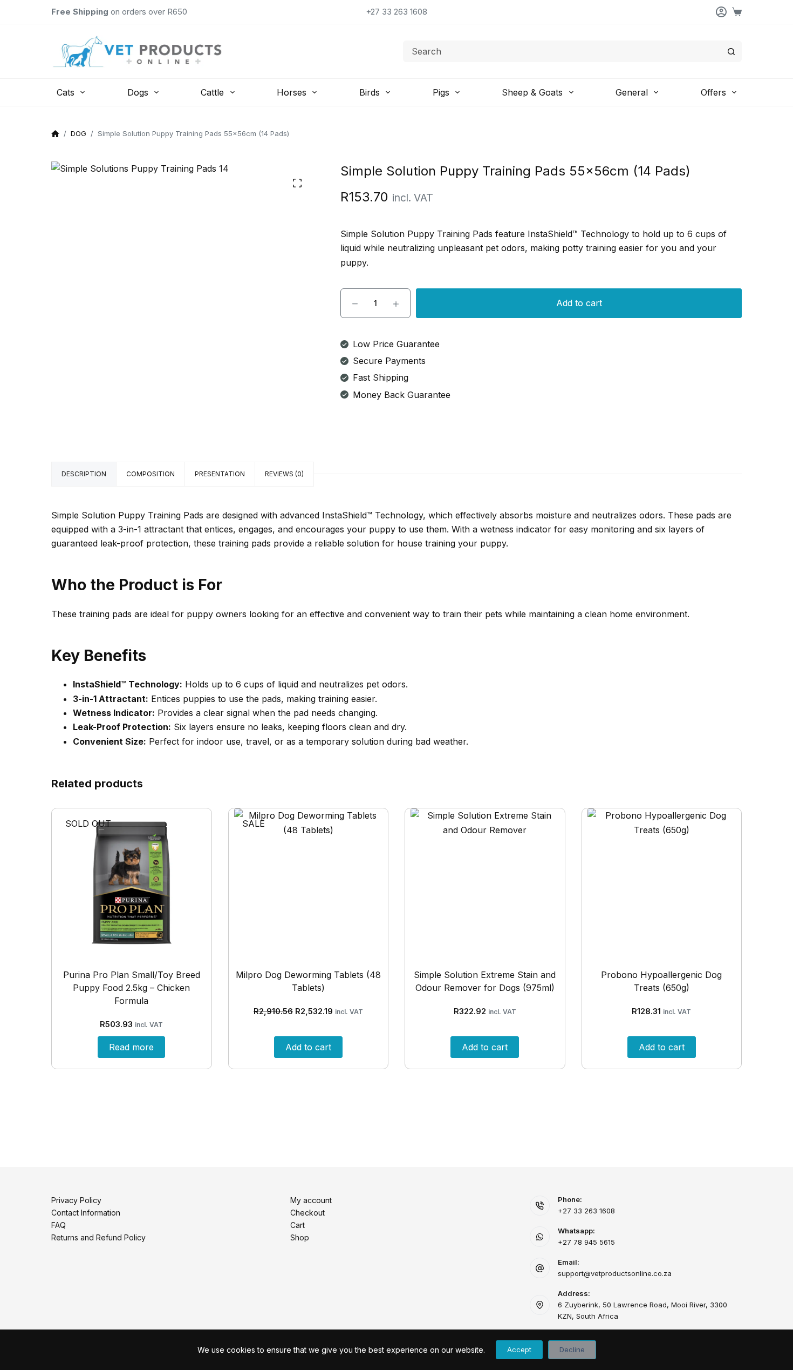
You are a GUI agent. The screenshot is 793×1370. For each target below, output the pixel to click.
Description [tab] (83, 474)
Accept (519, 1349)
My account (311, 1200)
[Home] (55, 134)
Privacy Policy (76, 1200)
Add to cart (579, 303)
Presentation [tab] (220, 474)
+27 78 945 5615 (586, 1242)
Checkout (307, 1212)
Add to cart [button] (308, 1047)
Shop (299, 1237)
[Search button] (731, 51)
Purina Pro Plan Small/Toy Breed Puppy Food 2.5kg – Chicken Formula (131, 987)
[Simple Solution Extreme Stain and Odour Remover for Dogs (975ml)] (485, 882)
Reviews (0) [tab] (284, 474)
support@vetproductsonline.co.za (615, 1273)
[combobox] (562, 51)
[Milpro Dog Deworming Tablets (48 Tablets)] (308, 882)
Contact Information (85, 1212)
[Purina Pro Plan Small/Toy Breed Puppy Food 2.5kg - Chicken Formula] (131, 882)
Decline (572, 1349)
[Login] (721, 11)
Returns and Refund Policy (98, 1237)
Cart (297, 1225)
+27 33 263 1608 (396, 11)
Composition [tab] (150, 474)
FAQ (58, 1225)
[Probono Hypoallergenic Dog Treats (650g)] (661, 882)
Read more (131, 1047)
